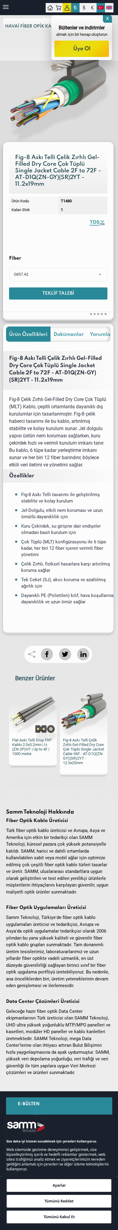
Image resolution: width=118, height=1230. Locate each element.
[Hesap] (67, 7)
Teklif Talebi (58, 293)
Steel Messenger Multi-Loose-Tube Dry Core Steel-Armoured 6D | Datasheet (96, 222)
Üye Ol (81, 48)
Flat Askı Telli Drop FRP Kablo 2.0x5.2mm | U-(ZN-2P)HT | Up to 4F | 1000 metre (32, 747)
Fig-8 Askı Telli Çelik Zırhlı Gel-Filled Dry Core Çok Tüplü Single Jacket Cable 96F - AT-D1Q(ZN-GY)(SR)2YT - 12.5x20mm (83, 751)
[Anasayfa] (50, 7)
